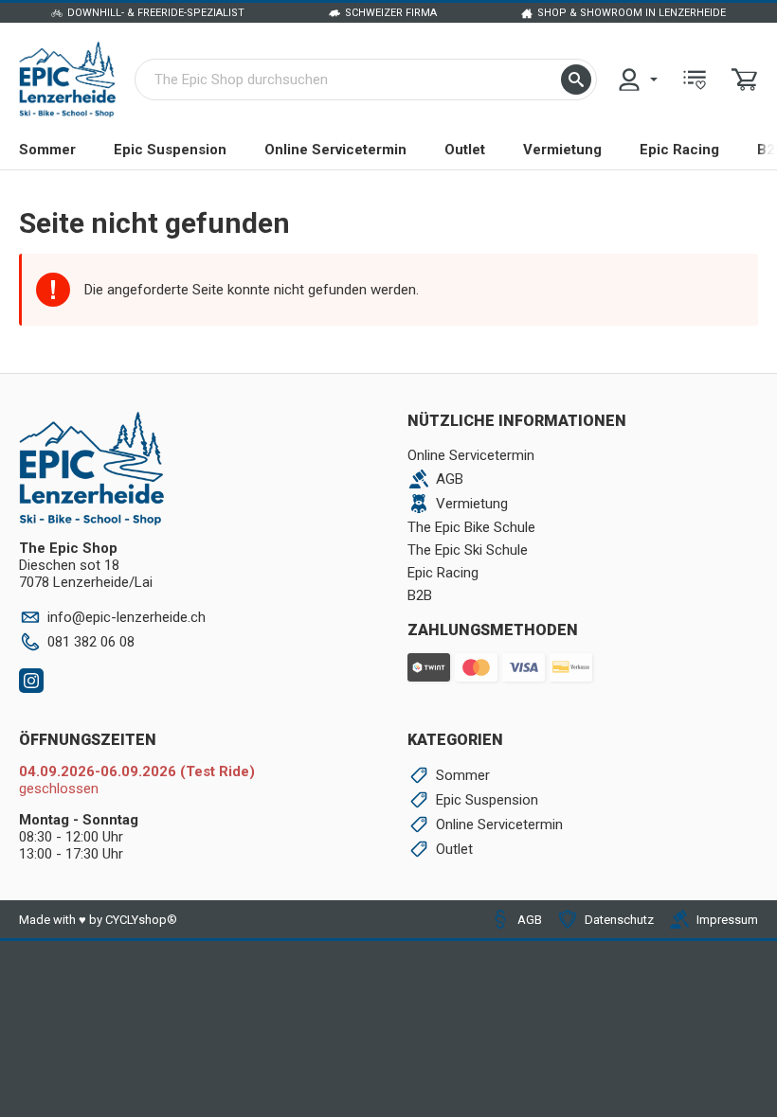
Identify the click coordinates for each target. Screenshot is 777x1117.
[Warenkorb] (745, 79)
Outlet (464, 149)
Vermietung (562, 149)
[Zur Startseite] (67, 79)
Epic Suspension (170, 149)
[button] (576, 79)
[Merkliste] (694, 79)
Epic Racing (679, 149)
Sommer (47, 149)
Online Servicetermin (335, 149)
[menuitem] (637, 79)
